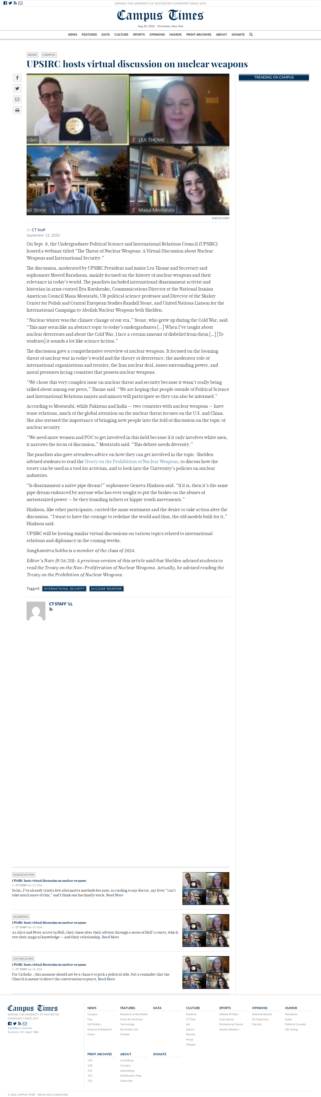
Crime (91, 1034)
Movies (190, 1034)
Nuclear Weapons (106, 588)
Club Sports (226, 1019)
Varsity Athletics (229, 1029)
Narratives (291, 1014)
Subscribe (126, 1080)
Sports (139, 34)
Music (190, 1039)
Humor (175, 34)
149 (89, 1060)
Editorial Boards (262, 1014)
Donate (238, 34)
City (89, 1019)
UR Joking (291, 1029)
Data (106, 34)
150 (89, 1065)
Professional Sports (231, 1024)
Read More (114, 895)
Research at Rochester (134, 1014)
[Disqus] (120, 685)
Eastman (191, 1014)
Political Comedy (295, 1024)
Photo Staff (220, 218)
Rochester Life (129, 1029)
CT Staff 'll (61, 604)
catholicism (23, 959)
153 (89, 1080)
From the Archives (131, 1019)
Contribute (127, 1060)
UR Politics (94, 1024)
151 (89, 1070)
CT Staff (38, 230)
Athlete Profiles (228, 1014)
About (221, 34)
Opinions (157, 34)
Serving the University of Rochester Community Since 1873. (161, 3)
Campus (49, 54)
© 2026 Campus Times (21, 1094)
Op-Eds (257, 1024)
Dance (190, 1029)
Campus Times (160, 15)
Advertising (127, 1070)
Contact (125, 1065)
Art (188, 1024)
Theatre (191, 1044)
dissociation (23, 875)
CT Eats (191, 1019)
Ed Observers (260, 1019)
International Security (64, 588)
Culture (121, 34)
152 (89, 1075)
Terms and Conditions (52, 1094)
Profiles (124, 1034)
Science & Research (99, 1029)
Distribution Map (130, 1075)
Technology (127, 1024)
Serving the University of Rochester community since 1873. (33, 1016)
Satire (288, 1019)
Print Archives (198, 34)
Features (89, 34)
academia (20, 917)
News (72, 34)
